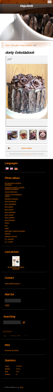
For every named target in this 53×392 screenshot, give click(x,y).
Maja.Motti (26, 6)
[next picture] (43, 92)
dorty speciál (9, 215)
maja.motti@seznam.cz (12, 283)
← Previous (9, 148)
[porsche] (23, 139)
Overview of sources (12, 350)
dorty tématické (10, 220)
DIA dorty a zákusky (11, 199)
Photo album (15, 45)
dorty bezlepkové (10, 201)
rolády (7, 228)
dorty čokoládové (26, 45)
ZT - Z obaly (9, 241)
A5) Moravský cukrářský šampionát (16, 267)
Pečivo (7, 223)
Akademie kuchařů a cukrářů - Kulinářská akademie (15, 188)
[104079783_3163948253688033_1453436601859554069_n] (33, 139)
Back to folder (27, 148)
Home (7, 45)
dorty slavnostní (10, 212)
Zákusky (8, 233)
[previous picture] (10, 92)
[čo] (43, 139)
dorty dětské (9, 207)
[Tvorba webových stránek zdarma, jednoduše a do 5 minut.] (18, 387)
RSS (21, 387)
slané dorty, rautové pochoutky (15, 231)
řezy (6, 225)
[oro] (12, 139)
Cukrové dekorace (11, 192)
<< (5, 335)
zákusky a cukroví (11, 236)
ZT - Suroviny (9, 239)
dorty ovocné (9, 209)
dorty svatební (9, 217)
